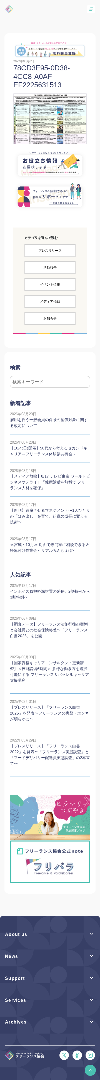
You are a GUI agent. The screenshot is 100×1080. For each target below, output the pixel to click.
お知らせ (50, 318)
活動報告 (50, 268)
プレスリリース (50, 251)
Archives (16, 1022)
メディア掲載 (50, 301)
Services (15, 1000)
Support (15, 978)
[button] (90, 1070)
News (11, 956)
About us (16, 934)
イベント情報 (50, 284)
